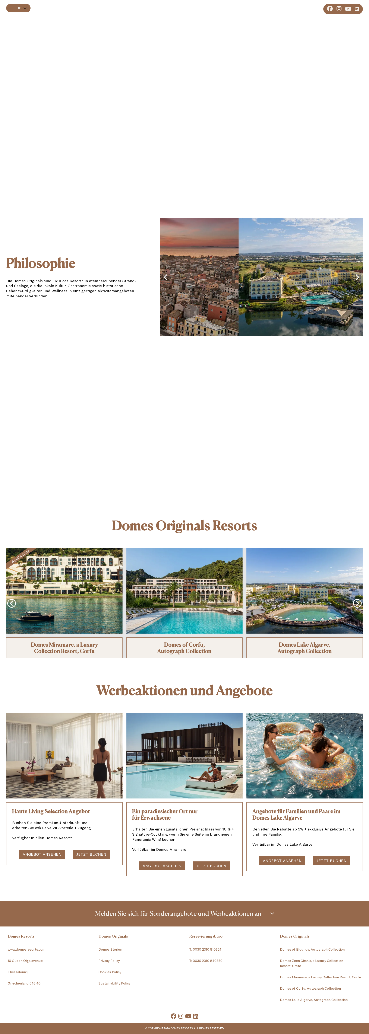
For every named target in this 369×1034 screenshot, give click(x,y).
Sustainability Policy (114, 983)
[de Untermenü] (25, 8)
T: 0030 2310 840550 (206, 960)
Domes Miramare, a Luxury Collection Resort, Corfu (64, 647)
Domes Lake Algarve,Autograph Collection (305, 647)
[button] (184, 913)
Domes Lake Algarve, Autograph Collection (314, 1000)
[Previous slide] (165, 277)
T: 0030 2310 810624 (205, 949)
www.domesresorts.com (26, 949)
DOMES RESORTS (181, 1028)
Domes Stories (110, 949)
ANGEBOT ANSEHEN (42, 854)
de (18, 8)
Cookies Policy (109, 972)
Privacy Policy (109, 960)
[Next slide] (357, 277)
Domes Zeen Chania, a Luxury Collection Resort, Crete (311, 963)
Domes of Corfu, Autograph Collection (310, 988)
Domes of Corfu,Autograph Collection (184, 647)
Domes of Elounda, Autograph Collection (312, 949)
